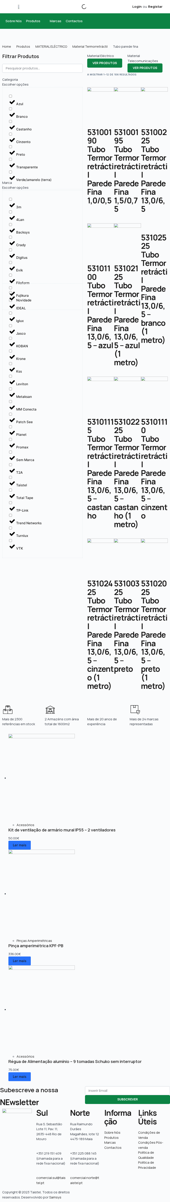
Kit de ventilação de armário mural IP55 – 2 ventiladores (62, 830)
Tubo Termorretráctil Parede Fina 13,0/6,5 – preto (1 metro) (154, 643)
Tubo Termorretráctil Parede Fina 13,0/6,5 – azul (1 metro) (127, 324)
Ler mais (19, 845)
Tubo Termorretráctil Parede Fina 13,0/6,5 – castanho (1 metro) (127, 482)
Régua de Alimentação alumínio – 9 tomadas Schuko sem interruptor (75, 1061)
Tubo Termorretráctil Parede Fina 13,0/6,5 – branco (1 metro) (154, 297)
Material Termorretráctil (90, 46)
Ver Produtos (105, 63)
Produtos (23, 46)
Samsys (55, 1197)
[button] (36, 21)
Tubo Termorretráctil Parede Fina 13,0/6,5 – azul (100, 315)
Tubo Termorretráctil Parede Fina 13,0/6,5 (154, 179)
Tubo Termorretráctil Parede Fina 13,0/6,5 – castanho (100, 477)
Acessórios (25, 825)
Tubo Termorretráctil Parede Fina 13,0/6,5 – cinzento (154, 477)
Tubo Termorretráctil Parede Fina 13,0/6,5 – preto (127, 634)
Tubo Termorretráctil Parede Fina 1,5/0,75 (127, 179)
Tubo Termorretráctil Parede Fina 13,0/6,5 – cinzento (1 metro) (100, 643)
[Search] (80, 6)
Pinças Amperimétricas (34, 940)
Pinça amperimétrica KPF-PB (35, 945)
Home (6, 46)
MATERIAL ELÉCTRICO (51, 46)
